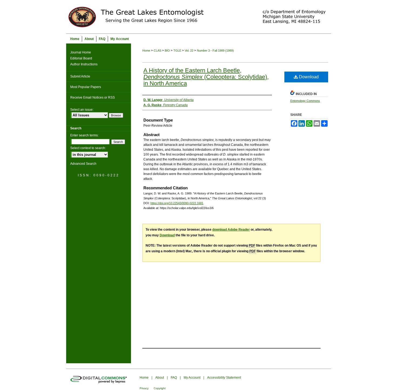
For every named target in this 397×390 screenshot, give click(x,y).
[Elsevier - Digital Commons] (98, 379)
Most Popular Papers (85, 87)
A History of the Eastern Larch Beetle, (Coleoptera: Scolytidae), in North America (206, 77)
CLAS (157, 50)
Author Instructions (83, 64)
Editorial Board (81, 58)
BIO (167, 50)
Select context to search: (88, 148)
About (159, 377)
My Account (192, 377)
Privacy (144, 388)
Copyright (160, 388)
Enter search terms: (84, 135)
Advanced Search (83, 164)
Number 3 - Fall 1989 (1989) (215, 50)
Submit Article (80, 76)
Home (146, 50)
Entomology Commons (305, 100)
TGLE (177, 50)
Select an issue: (81, 110)
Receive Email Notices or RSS (92, 97)
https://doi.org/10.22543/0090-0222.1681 (176, 203)
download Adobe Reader (231, 229)
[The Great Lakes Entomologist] (198, 17)
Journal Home (80, 52)
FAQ (174, 377)
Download (308, 77)
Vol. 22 (189, 50)
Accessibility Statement (224, 377)
